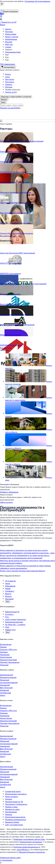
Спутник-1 (9, 614)
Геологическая (6, 657)
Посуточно (9, 79)
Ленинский (4, 680)
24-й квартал (10, 581)
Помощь (8, 814)
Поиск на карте (11, 796)
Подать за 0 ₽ (11, 92)
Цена (3, 102)
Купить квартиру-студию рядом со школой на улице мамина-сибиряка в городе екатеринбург (25, 566)
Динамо (3, 647)
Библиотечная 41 (12, 611)
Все (7, 601)
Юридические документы (16, 794)
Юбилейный (10, 586)
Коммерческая (11, 39)
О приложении (6, 860)
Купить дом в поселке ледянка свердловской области (22, 571)
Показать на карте (7, 108)
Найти (17, 108)
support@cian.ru (23, 849)
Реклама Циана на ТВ (14, 801)
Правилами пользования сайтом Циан (29, 839)
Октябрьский (5, 692)
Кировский (4, 690)
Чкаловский (5, 685)
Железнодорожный (8, 677)
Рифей (7, 588)
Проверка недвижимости (15, 819)
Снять (7, 77)
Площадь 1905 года (8, 649)
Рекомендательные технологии (32, 852)
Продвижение (11, 812)
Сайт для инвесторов (14, 824)
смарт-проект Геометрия (15, 619)
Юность (8, 596)
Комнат (4, 99)
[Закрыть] (2, 4)
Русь (7, 617)
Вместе (8, 593)
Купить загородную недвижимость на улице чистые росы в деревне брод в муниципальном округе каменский (24, 556)
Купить (8, 74)
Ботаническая (5, 644)
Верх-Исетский (6, 687)
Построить (9, 82)
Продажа (9, 31)
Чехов (7, 583)
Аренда (8, 29)
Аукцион (8, 799)
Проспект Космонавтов (9, 662)
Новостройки (10, 34)
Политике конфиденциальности (26, 847)
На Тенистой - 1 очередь (15, 624)
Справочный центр (13, 791)
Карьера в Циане (12, 822)
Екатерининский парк (14, 622)
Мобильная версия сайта (10, 857)
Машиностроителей (8, 659)
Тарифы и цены (11, 807)
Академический (6, 675)
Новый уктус (10, 629)
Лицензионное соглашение (31, 842)
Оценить (8, 84)
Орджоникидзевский (9, 682)
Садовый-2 (9, 591)
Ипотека (8, 42)
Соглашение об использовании (37, 1)
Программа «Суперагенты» (16, 804)
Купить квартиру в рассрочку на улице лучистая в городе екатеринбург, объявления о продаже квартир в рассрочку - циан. (27, 551)
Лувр (7, 627)
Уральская (4, 665)
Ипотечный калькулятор (15, 817)
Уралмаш (4, 652)
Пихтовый (9, 599)
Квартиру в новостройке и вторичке (16, 96)
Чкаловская (4, 654)
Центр (2, 695)
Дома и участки (11, 36)
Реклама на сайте (12, 809)
